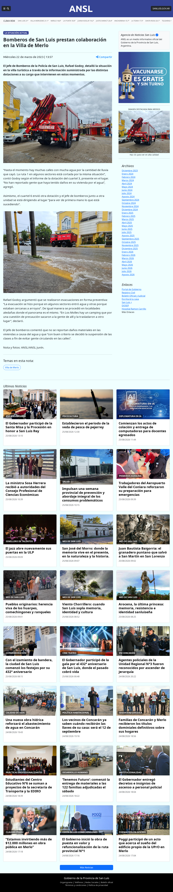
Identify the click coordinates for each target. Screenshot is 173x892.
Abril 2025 (127, 222)
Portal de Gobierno (131, 289)
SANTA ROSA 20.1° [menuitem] (152, 20)
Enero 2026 (127, 251)
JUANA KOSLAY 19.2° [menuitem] (86, 20)
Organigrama (66, 882)
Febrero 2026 (128, 255)
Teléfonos (78, 882)
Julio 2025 (127, 232)
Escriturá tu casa (130, 299)
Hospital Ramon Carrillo (134, 308)
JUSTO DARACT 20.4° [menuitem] (104, 20)
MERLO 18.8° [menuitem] (56, 20)
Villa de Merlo (12, 367)
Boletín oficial (107, 882)
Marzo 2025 (128, 219)
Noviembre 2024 (130, 206)
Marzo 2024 (128, 180)
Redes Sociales (92, 882)
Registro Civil (128, 292)
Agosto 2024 (128, 196)
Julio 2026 (127, 271)
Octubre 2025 (129, 242)
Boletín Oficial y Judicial (133, 295)
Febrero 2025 (128, 216)
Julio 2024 (127, 193)
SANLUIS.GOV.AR (161, 8)
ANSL (81, 8)
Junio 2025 (127, 229)
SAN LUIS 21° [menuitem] (23, 20)
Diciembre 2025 (130, 248)
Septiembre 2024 (130, 199)
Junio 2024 (127, 190)
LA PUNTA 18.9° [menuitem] (69, 20)
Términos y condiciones (75, 885)
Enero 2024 (127, 173)
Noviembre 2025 (130, 245)
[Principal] (6, 8)
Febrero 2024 (128, 177)
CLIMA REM (9, 20)
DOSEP (125, 305)
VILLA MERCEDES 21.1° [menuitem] (39, 20)
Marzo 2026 (128, 258)
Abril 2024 (127, 183)
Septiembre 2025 (130, 238)
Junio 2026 (127, 268)
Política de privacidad (98, 885)
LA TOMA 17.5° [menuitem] (137, 20)
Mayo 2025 (127, 225)
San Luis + (127, 302)
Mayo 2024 (127, 186)
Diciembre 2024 (130, 209)
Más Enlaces (128, 312)
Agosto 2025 (128, 235)
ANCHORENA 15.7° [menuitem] (121, 20)
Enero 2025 (127, 212)
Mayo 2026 (127, 264)
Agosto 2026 (128, 274)
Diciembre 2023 (130, 170)
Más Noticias (86, 867)
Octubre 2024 (129, 203)
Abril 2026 (127, 261)
